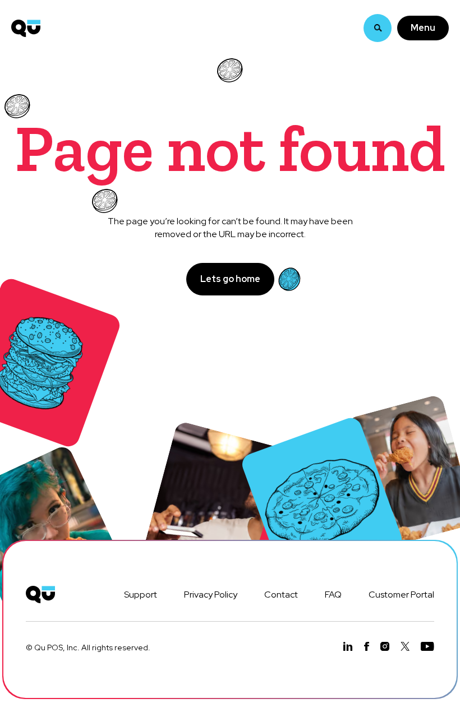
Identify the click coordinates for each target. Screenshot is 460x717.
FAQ (333, 594)
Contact (281, 594)
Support (140, 594)
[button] (423, 28)
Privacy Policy (210, 594)
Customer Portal (401, 594)
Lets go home (230, 279)
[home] (25, 28)
